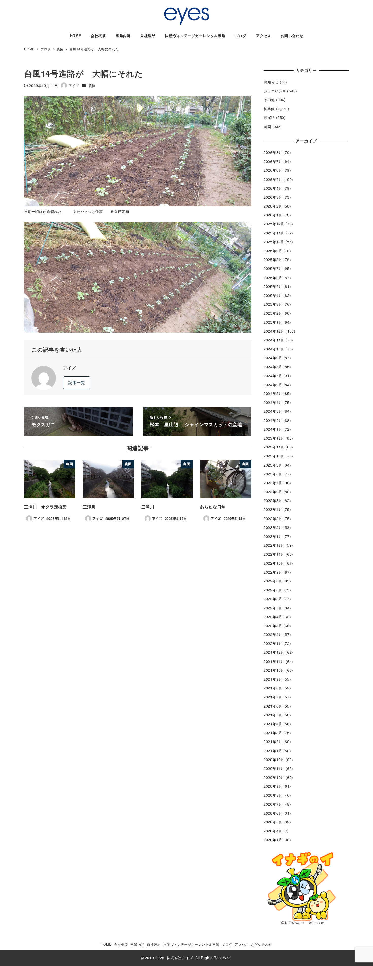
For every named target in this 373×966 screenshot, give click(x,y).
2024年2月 (273, 420)
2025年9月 (273, 250)
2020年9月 (273, 786)
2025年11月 (274, 232)
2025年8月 (273, 259)
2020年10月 (274, 777)
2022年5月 (273, 607)
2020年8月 (273, 795)
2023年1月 (273, 536)
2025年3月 (273, 304)
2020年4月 (273, 830)
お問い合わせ (261, 944)
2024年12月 (274, 331)
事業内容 (137, 944)
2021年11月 (274, 661)
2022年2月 (273, 634)
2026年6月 (273, 170)
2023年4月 (273, 509)
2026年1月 (273, 214)
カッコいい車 (275, 90)
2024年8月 (273, 366)
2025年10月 (274, 241)
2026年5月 (273, 179)
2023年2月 (273, 527)
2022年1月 (273, 643)
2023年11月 (274, 447)
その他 (269, 99)
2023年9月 (273, 465)
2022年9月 (273, 572)
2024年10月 (274, 348)
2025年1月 (273, 322)
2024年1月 (273, 429)
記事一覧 (76, 382)
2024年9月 (273, 357)
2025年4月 (273, 295)
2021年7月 (273, 696)
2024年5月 (273, 393)
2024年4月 (273, 402)
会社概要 (121, 944)
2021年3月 (273, 732)
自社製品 (154, 944)
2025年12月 (274, 223)
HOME (106, 944)
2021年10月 (274, 670)
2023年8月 (273, 473)
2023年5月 (273, 500)
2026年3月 (273, 197)
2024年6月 (273, 384)
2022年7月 (273, 589)
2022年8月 (273, 580)
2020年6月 (273, 813)
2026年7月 (273, 161)
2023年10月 (274, 455)
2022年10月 (274, 563)
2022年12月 (274, 545)
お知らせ (271, 81)
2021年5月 (273, 714)
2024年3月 (273, 411)
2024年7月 (273, 375)
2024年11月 (274, 339)
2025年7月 (273, 268)
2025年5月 (273, 286)
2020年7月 (273, 804)
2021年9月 (273, 679)
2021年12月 (274, 652)
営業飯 (269, 108)
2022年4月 (273, 616)
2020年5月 (273, 821)
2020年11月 (274, 768)
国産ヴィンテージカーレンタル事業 (191, 944)
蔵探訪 (269, 117)
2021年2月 (273, 741)
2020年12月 (274, 759)
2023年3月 (273, 518)
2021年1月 (273, 750)
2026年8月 (273, 152)
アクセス (242, 944)
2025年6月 (273, 277)
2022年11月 (274, 554)
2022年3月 (273, 625)
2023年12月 (274, 438)
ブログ (227, 944)
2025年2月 (273, 313)
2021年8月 (273, 688)
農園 (92, 85)
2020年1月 (273, 839)
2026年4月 (273, 188)
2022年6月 (273, 598)
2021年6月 (273, 706)
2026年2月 (273, 206)
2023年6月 (273, 491)
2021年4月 (273, 723)
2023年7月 (273, 482)
